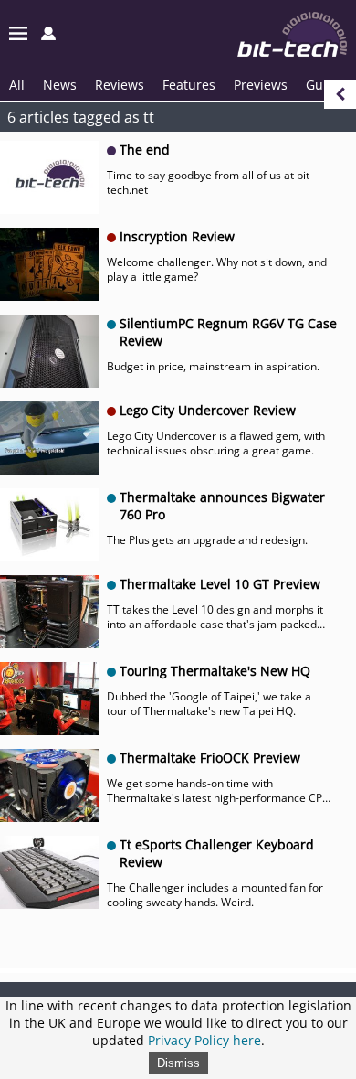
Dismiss (178, 1063)
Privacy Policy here (204, 1040)
